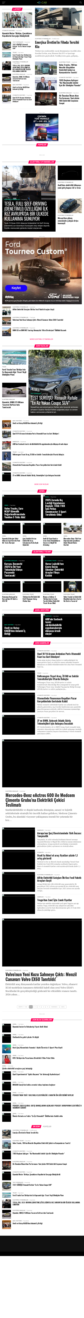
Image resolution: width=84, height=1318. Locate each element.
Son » (63, 1007)
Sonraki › (54, 1007)
